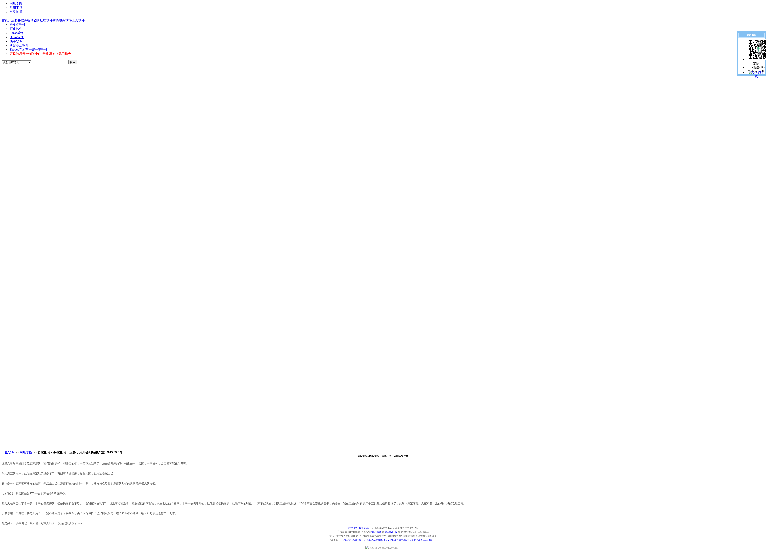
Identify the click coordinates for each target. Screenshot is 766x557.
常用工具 (16, 7)
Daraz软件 (17, 37)
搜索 (72, 62)
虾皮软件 (16, 28)
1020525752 (391, 531)
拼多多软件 (18, 24)
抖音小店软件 (19, 45)
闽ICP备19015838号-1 (354, 539)
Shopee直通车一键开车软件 (29, 49)
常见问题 (16, 12)
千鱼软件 (8, 452)
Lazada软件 (17, 33)
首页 (5, 20)
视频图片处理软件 (40, 20)
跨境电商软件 (62, 20)
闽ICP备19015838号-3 (401, 539)
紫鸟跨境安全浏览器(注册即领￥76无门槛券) (41, 53)
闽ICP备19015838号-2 (378, 539)
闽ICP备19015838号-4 (425, 539)
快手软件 (16, 41)
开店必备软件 (17, 20)
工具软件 (78, 20)
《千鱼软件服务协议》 (359, 527)
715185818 (376, 531)
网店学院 (16, 3)
